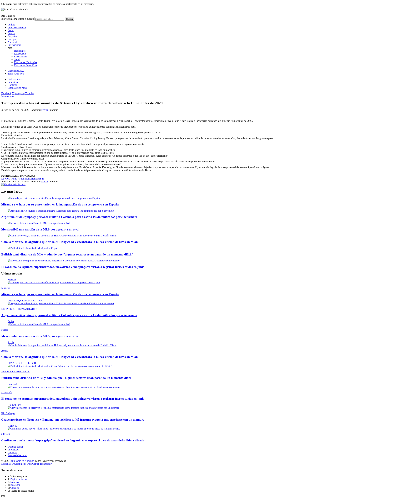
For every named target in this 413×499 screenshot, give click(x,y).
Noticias (14, 482)
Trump (14, 178)
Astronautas (24, 178)
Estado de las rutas (17, 87)
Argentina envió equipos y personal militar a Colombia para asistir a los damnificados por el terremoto (69, 217)
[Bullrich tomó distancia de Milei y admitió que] (32, 248)
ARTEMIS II (37, 178)
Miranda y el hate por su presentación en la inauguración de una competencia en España (60, 204)
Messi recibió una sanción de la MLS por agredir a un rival (40, 229)
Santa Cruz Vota (16, 73)
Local (11, 30)
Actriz (11, 342)
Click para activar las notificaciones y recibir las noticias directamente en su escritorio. (47, 4)
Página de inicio (18, 479)
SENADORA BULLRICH (22, 363)
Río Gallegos (14, 405)
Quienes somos (15, 79)
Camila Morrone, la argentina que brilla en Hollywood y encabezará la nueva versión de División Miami (70, 242)
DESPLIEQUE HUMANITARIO (25, 300)
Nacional (12, 42)
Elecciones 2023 (16, 70)
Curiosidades (20, 56)
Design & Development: (13, 463)
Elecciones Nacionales (25, 62)
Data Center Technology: (39, 463)
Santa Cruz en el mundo (22, 460)
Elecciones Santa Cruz (25, 65)
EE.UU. (5, 178)
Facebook (6, 93)
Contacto (12, 85)
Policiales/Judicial (17, 27)
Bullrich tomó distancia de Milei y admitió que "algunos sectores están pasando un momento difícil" (67, 254)
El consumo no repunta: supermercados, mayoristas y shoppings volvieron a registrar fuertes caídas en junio (72, 267)
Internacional (14, 45)
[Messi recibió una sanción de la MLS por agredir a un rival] (39, 223)
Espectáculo (20, 53)
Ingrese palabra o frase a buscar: (17, 18)
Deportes (12, 36)
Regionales (19, 50)
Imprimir (53, 110)
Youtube (29, 93)
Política (11, 24)
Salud (17, 59)
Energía (12, 39)
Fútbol (11, 321)
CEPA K (12, 425)
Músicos (12, 279)
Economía (13, 384)
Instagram (20, 93)
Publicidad (13, 82)
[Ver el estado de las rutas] (13, 184)
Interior (11, 33)
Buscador (15, 485)
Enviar (44, 110)
